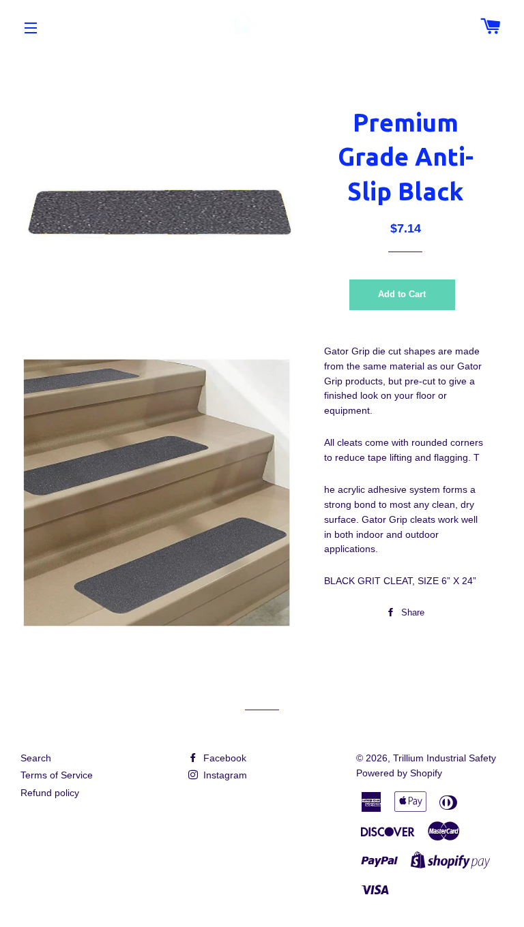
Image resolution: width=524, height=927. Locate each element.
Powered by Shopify (399, 773)
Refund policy (49, 792)
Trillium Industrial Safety (444, 758)
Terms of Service (56, 775)
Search (35, 758)
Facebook (223, 758)
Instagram (224, 775)
